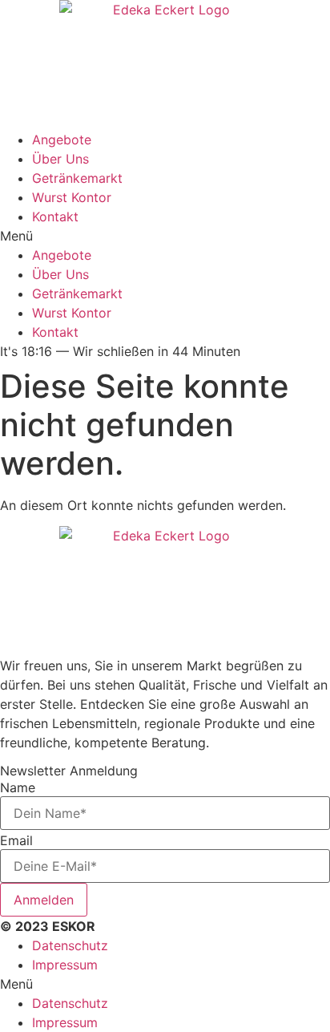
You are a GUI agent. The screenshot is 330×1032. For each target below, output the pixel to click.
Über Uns (60, 159)
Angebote (61, 140)
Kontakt (55, 216)
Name (17, 787)
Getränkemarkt (77, 178)
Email (16, 840)
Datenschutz (70, 945)
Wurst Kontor (71, 197)
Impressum (65, 965)
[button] (165, 235)
